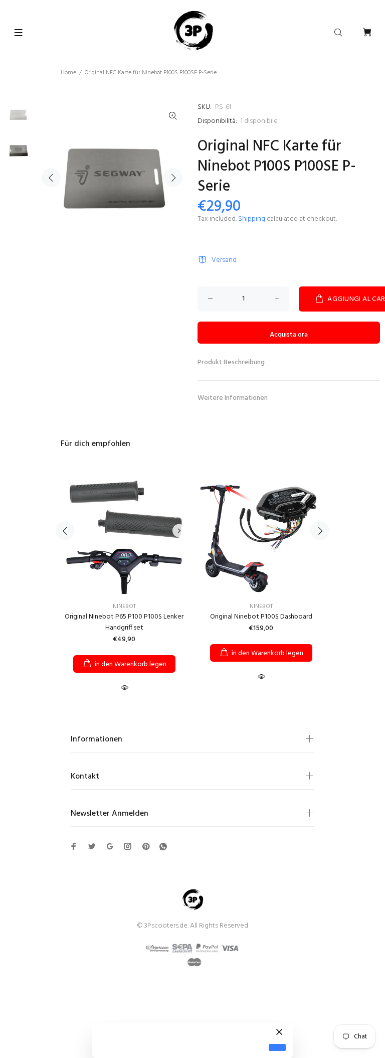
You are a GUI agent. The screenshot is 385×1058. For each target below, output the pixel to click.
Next (172, 177)
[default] (277, 1047)
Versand (224, 260)
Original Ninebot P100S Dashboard (261, 617)
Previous (51, 177)
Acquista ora (289, 335)
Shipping (251, 219)
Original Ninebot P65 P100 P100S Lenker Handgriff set (124, 622)
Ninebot (124, 606)
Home (68, 73)
